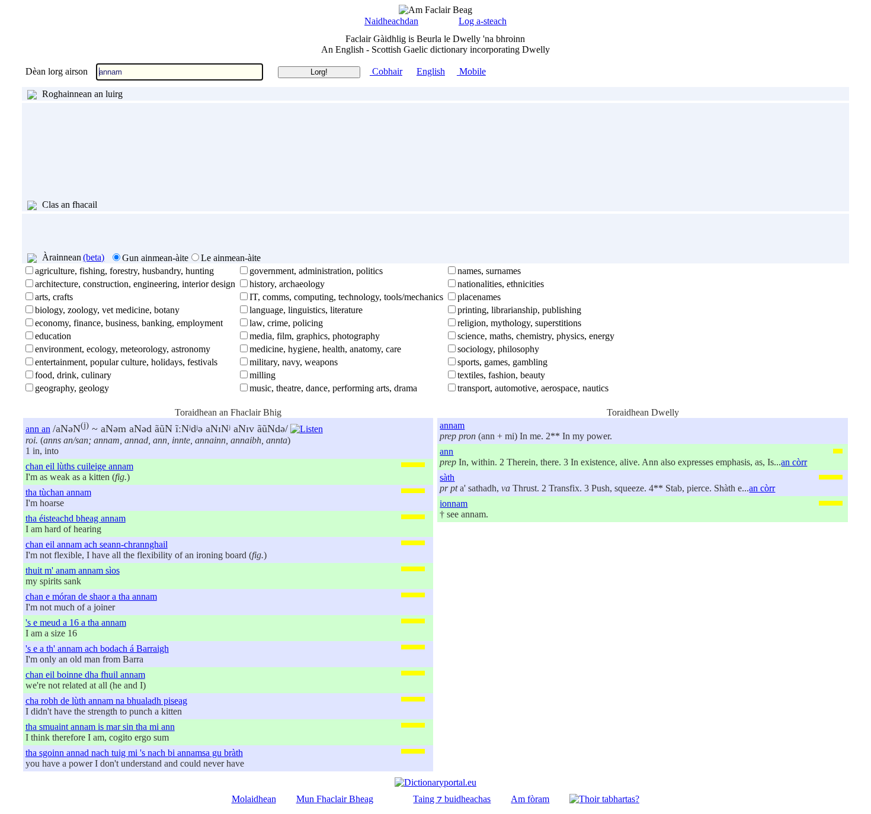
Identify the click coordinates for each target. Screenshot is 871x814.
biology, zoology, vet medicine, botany (107, 310)
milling (262, 375)
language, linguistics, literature (306, 310)
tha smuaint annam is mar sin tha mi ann (100, 727)
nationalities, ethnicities (500, 284)
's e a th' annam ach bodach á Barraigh (97, 649)
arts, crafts (54, 297)
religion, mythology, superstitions (519, 323)
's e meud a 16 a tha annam (75, 622)
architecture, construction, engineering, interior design (135, 284)
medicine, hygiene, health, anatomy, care (325, 349)
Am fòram (530, 799)
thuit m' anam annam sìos (72, 570)
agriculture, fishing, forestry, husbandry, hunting (124, 271)
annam (452, 425)
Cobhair (386, 71)
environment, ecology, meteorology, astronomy (122, 349)
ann (446, 451)
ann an (37, 429)
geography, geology (72, 388)
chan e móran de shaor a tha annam (91, 596)
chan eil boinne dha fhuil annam (85, 675)
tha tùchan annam (58, 492)
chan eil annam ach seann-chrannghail (96, 544)
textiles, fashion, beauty (501, 375)
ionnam (453, 503)
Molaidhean (254, 799)
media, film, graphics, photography (314, 336)
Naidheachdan (391, 21)
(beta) (93, 257)
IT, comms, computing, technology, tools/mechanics (346, 297)
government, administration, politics (316, 271)
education (53, 336)
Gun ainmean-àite (155, 258)
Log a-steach (483, 21)
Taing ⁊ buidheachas (452, 799)
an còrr (794, 462)
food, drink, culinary (73, 375)
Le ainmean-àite (231, 258)
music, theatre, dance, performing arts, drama (333, 388)
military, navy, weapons (293, 362)
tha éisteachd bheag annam (75, 518)
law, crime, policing (286, 323)
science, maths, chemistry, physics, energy (535, 336)
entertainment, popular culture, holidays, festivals (126, 362)
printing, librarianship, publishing (519, 310)
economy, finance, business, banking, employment (129, 323)
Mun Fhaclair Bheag (334, 799)
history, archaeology (287, 284)
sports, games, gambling (502, 362)
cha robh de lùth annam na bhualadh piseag (106, 701)
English (431, 71)
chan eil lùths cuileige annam (79, 466)
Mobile (471, 71)
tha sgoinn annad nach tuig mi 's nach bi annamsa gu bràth (134, 753)
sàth (447, 477)
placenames (479, 297)
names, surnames (489, 271)
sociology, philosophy (498, 349)
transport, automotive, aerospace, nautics (533, 388)
